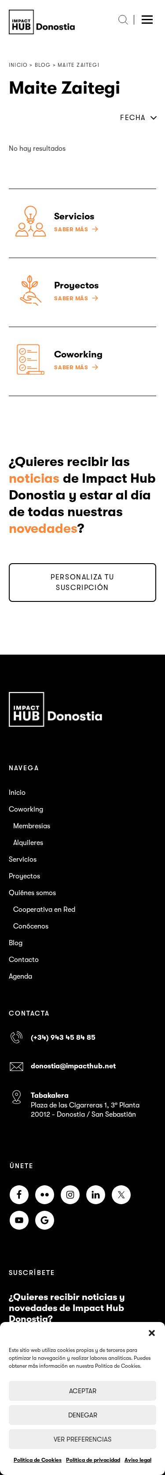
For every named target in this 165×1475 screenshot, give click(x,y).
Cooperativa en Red (44, 910)
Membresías (31, 826)
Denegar (82, 1415)
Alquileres (28, 843)
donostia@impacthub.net (73, 1066)
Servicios (23, 859)
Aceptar (82, 1391)
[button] (151, 1333)
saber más (71, 229)
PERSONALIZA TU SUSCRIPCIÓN (82, 582)
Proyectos (24, 876)
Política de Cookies (38, 1460)
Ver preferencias (82, 1439)
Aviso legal (138, 1460)
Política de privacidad (93, 1460)
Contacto (24, 960)
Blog (15, 943)
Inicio (17, 793)
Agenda (20, 976)
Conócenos (30, 926)
